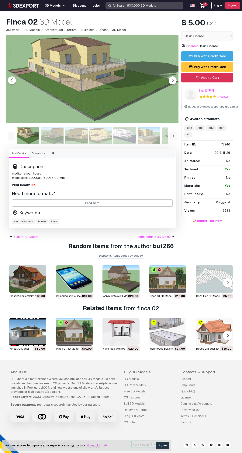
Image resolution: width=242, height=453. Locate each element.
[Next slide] (173, 80)
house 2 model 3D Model (211, 348)
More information (98, 445)
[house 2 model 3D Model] (214, 332)
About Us (18, 372)
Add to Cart (209, 77)
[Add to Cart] (33, 288)
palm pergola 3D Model (154, 237)
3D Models (131, 379)
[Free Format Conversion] (188, 135)
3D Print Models (135, 385)
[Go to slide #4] (100, 135)
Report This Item (209, 221)
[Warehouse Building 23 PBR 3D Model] (167, 332)
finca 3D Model (19, 348)
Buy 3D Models (137, 372)
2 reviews (223, 96)
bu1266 (206, 91)
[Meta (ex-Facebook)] (211, 445)
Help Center (189, 385)
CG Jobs (129, 422)
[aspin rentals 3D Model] (121, 279)
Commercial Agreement (196, 404)
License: (192, 46)
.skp (221, 128)
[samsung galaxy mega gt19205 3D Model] (74, 279)
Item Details (19, 153)
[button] (227, 283)
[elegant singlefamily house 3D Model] (27, 279)
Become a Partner (136, 410)
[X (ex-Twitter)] (194, 445)
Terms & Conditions (193, 416)
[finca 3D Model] (27, 332)
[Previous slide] (12, 80)
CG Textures (132, 397)
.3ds (189, 128)
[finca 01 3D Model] (167, 279)
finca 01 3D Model (161, 296)
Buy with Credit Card (209, 56)
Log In (218, 5)
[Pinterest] (203, 445)
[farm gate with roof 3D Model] (121, 332)
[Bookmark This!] (40, 288)
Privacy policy (190, 410)
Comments (38, 153)
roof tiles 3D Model (208, 296)
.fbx (200, 128)
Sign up (232, 5)
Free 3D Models (135, 391)
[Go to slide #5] (124, 135)
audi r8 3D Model (26, 237)
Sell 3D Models (134, 404)
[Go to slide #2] (52, 135)
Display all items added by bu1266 (121, 255)
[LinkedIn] (219, 445)
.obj (211, 128)
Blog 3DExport (134, 416)
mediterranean (23, 221)
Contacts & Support (198, 372)
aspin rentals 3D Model (117, 296)
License (186, 397)
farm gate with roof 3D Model (121, 348)
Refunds (186, 422)
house (42, 221)
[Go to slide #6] (149, 135)
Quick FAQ (188, 391)
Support (186, 379)
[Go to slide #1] (28, 135)
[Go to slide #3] (76, 135)
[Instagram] (186, 445)
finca (54, 221)
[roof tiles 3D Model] (214, 279)
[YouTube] (228, 445)
